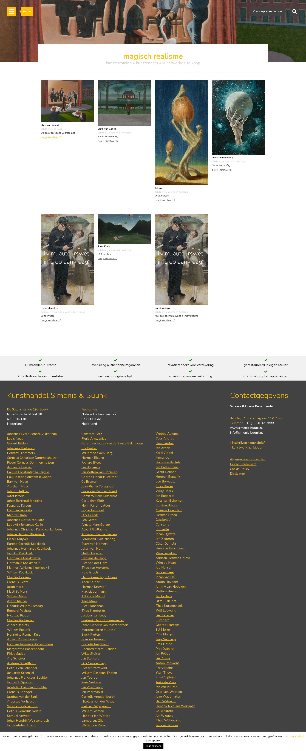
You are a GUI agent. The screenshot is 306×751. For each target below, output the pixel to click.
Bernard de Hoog (94, 558)
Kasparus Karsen (19, 505)
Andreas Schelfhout (21, 663)
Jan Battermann (167, 467)
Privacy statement (243, 464)
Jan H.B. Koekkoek (20, 553)
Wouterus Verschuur (22, 706)
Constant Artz (91, 434)
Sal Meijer (163, 629)
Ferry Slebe (164, 668)
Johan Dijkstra (165, 534)
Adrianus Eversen (19, 467)
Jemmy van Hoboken (171, 586)
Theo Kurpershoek (169, 606)
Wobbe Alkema (167, 434)
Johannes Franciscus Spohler (27, 677)
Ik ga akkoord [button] (153, 746)
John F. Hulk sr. (18, 491)
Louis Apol (15, 438)
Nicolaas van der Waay (97, 701)
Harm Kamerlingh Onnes (99, 577)
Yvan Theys (164, 672)
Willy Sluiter (90, 654)
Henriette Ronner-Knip (23, 634)
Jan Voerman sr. (92, 692)
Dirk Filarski (89, 515)
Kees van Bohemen (169, 500)
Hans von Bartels (168, 462)
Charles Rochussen (20, 620)
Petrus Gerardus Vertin (24, 711)
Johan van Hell (92, 548)
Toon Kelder (90, 582)
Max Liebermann (93, 591)
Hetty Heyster (92, 553)
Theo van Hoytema (95, 568)
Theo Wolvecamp (169, 720)
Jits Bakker (89, 448)
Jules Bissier (164, 486)
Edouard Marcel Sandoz (98, 649)
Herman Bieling (92, 458)
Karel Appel (164, 453)
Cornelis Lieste (18, 582)
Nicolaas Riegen (18, 615)
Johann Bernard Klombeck (26, 534)
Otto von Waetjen (169, 692)
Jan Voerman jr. (92, 687)
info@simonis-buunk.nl (246, 432)
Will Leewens (166, 610)
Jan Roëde (163, 653)
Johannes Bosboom (21, 448)
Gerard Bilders (17, 443)
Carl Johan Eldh (92, 501)
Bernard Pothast (19, 611)
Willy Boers (164, 491)
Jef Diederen (165, 539)
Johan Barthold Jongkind (24, 501)
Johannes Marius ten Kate (25, 520)
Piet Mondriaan (92, 606)
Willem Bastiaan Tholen (99, 673)
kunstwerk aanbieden (247, 447)
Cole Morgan (165, 634)
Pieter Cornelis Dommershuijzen (30, 462)
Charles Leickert (19, 577)
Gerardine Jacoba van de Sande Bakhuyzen (112, 443)
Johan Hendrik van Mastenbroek (104, 625)
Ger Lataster (165, 615)
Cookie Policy (239, 469)
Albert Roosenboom (22, 639)
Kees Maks (89, 601)
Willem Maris (17, 596)
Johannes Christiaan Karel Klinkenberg (34, 529)
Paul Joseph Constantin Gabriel (29, 477)
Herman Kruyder (93, 587)
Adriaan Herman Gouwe (173, 558)
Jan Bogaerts (90, 467)
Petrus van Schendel (22, 668)
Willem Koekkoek (20, 572)
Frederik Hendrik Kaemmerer (102, 620)
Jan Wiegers (164, 715)
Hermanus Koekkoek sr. (24, 558)
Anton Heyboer (167, 582)
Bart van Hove (17, 481)
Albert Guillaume (94, 529)
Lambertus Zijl (92, 720)
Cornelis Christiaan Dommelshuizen (32, 458)
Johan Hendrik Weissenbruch (28, 720)
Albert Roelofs (18, 625)
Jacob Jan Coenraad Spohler (27, 687)
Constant (162, 524)
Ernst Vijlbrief (166, 677)
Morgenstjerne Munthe (98, 630)
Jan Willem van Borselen (99, 472)
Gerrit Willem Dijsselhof (99, 496)
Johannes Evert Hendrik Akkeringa (32, 434)
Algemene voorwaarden (247, 459)
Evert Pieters (91, 634)
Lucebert (162, 620)
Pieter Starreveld (94, 668)
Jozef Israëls (15, 496)
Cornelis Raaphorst (95, 644)
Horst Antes (165, 443)
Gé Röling (163, 658)
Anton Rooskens (167, 663)
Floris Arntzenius (93, 438)
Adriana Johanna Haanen (99, 534)
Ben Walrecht (166, 701)
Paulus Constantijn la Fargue (28, 472)
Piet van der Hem (94, 563)
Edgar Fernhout (92, 510)
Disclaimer (237, 474)
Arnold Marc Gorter (95, 524)
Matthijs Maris (17, 591)
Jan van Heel (165, 572)
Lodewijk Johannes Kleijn (25, 524)
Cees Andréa (165, 438)
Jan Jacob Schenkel (20, 673)
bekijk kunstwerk (50, 137)
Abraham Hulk (17, 486)
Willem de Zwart (94, 725)
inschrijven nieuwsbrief (248, 443)
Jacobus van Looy (93, 615)
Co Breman (89, 481)
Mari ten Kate (17, 515)
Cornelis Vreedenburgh (98, 697)
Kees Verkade (91, 682)
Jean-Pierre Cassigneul (97, 486)
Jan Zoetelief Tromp (21, 725)
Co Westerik (165, 711)
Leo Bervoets (165, 481)
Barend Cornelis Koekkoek (26, 544)
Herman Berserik (168, 477)
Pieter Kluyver (17, 539)
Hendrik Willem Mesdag (25, 606)
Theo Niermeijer (93, 611)
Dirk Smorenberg (93, 663)
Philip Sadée (16, 654)
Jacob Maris (15, 587)
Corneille (162, 529)
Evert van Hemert (94, 544)
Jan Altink (163, 448)
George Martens (167, 625)
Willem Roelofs (18, 630)
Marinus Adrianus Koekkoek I (28, 568)
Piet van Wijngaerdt (96, 706)
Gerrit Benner (166, 472)
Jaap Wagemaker (168, 696)
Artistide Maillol (93, 596)
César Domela (166, 543)
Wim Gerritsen (166, 553)
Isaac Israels (90, 572)
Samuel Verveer (19, 716)
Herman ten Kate (19, 510)
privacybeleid (295, 736)
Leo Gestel (89, 520)
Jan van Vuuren (166, 687)
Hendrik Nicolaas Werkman (175, 706)
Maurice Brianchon (169, 510)
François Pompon (93, 639)
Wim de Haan (166, 563)
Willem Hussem (167, 591)
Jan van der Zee (167, 725)
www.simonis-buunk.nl (246, 428)
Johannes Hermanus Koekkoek (29, 548)
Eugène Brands (167, 505)
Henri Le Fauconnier (170, 548)
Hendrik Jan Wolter (95, 716)
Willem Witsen (92, 711)
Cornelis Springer (19, 692)
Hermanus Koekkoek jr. (23, 563)
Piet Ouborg (165, 649)
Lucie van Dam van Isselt (99, 491)
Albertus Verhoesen (21, 701)
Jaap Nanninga (166, 639)
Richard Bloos (91, 462)
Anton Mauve (17, 601)
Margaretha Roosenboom (25, 649)
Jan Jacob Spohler (20, 682)
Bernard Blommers (21, 453)
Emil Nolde (164, 644)
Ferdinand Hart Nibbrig (98, 539)
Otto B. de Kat (166, 601)
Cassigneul (163, 520)
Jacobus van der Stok (22, 697)
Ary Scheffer (16, 658)
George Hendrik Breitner (99, 477)
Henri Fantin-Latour (95, 505)
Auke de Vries (166, 682)
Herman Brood (166, 515)
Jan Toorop (89, 677)
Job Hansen (164, 567)
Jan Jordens (164, 596)
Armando (162, 457)
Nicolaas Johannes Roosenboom (30, 644)
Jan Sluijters (90, 658)
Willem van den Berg (97, 453)
